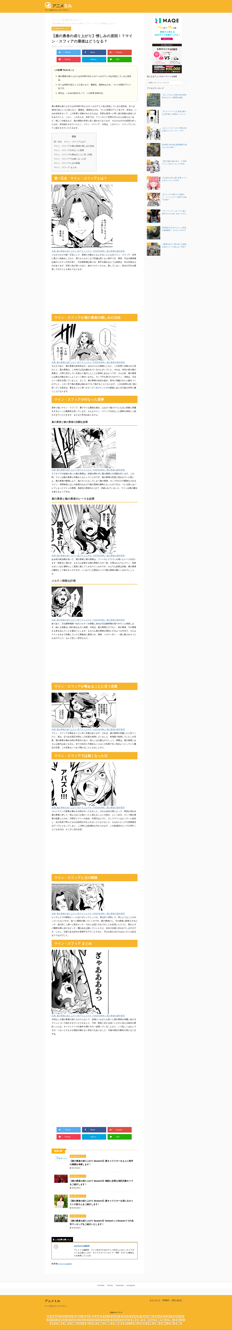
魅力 (172, 1323)
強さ (87, 1323)
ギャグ (158, 1316)
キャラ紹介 (148, 1316)
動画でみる (149, 1320)
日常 (94, 1323)
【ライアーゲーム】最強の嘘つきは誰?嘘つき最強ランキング (174, 112)
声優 (59, 1323)
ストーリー (52, 1320)
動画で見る (161, 1320)
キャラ (125, 1316)
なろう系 (89, 1316)
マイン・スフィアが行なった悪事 (69, 150)
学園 (66, 1323)
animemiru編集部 (82, 1246)
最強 (101, 1323)
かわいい (78, 1316)
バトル (72, 1320)
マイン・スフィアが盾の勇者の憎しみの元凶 (74, 146)
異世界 (108, 1323)
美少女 (143, 1323)
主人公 (126, 1320)
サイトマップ (155, 1300)
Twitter (110, 1285)
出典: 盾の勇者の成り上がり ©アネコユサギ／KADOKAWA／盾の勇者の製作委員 (88, 251)
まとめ (98, 1316)
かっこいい (68, 1316)
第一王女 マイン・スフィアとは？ (70, 141)
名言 (52, 1323)
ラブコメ (105, 1320)
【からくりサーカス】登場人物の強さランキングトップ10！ (174, 129)
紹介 (136, 1323)
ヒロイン (81, 1320)
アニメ (106, 1316)
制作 (140, 1320)
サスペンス (178, 1316)
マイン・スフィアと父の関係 (67, 163)
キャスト (115, 1316)
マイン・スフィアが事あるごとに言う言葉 (73, 154)
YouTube (100, 1285)
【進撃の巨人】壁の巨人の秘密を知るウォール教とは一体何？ (174, 245)
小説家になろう (77, 1323)
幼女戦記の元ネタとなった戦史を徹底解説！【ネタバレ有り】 (174, 228)
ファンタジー (93, 1320)
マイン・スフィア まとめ (65, 167)
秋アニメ (127, 1323)
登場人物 (117, 1323)
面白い (164, 1323)
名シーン (180, 1320)
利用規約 (165, 1300)
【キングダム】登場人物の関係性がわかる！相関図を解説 (174, 96)
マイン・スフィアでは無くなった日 (70, 159)
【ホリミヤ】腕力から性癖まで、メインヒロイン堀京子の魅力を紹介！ (174, 197)
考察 (151, 1323)
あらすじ (57, 1316)
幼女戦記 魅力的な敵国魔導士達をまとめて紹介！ (174, 145)
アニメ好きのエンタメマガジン (56, 1306)
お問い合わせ (176, 1300)
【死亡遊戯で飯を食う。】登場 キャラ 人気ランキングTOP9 (174, 162)
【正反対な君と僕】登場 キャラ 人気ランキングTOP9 (174, 179)
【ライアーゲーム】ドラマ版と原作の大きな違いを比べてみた (174, 212)
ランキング (116, 1320)
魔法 (179, 1323)
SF (49, 1316)
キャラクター (136, 1316)
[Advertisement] (94, 292)
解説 (157, 1323)
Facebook (120, 1285)
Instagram (131, 1285)
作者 (133, 1320)
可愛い (171, 1320)
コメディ (167, 1316)
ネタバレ (62, 1320)
